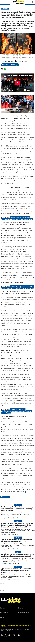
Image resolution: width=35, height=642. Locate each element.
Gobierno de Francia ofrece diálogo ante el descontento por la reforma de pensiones (17, 287)
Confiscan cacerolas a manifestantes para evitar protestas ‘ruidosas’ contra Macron (16, 411)
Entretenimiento (23, 612)
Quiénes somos (5, 625)
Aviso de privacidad (21, 625)
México (17, 552)
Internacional (4, 8)
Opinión (2, 617)
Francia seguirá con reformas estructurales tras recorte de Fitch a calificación (17, 218)
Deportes (18, 505)
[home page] (17, 600)
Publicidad (13, 625)
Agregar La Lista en (8, 64)
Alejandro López (15, 517)
